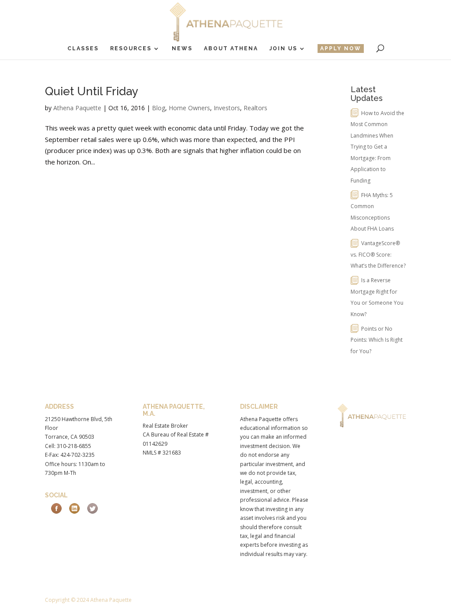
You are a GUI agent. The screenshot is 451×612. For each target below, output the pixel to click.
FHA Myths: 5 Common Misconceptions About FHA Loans (372, 212)
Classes (83, 48)
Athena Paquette (77, 108)
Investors (227, 108)
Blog (158, 108)
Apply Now (340, 48)
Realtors (255, 108)
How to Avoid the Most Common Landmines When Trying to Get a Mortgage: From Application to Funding (377, 146)
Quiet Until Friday (91, 91)
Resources (131, 48)
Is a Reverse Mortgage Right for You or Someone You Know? (377, 297)
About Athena (231, 48)
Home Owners (189, 108)
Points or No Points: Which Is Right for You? (377, 340)
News (182, 48)
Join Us (283, 48)
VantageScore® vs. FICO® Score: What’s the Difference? (378, 254)
